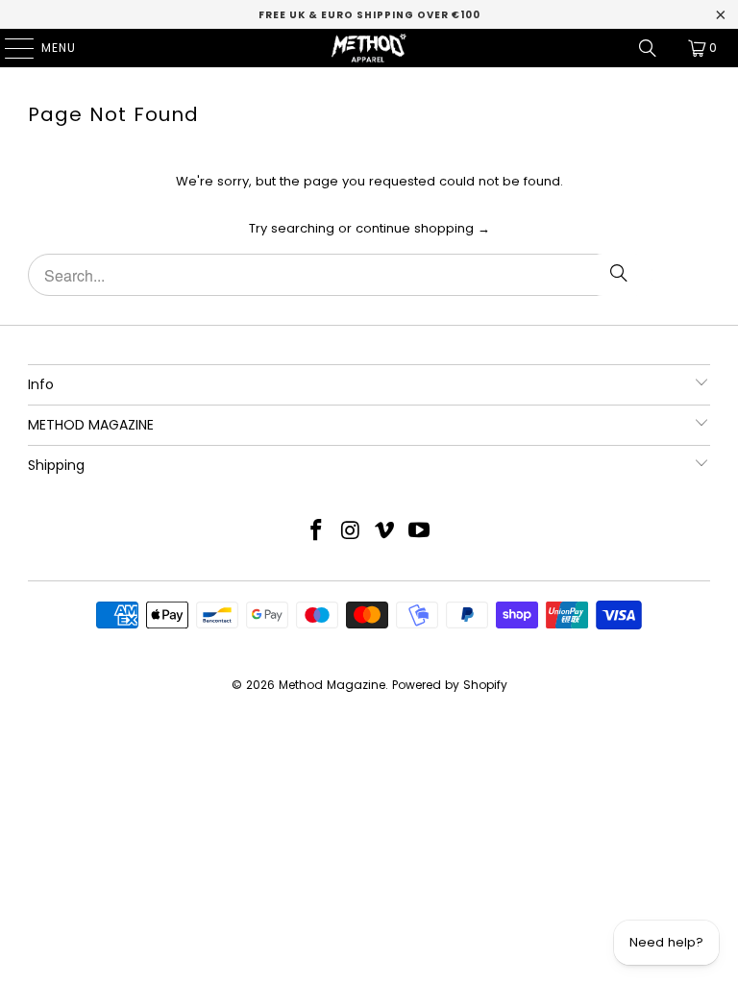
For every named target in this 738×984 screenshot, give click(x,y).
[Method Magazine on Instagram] (350, 532)
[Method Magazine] (369, 48)
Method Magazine (332, 684)
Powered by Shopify (449, 684)
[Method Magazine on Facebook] (317, 532)
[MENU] (9, 48)
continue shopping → (423, 228)
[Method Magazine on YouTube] (420, 532)
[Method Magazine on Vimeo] (385, 532)
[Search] (647, 48)
